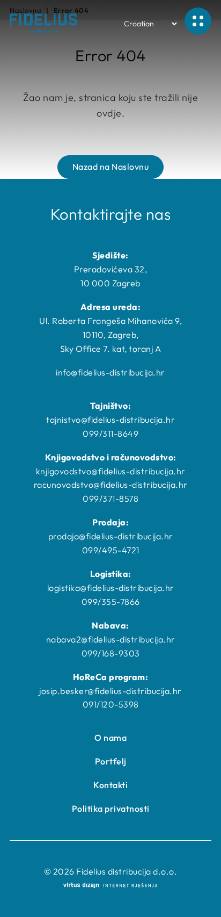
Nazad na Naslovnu (110, 166)
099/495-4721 (110, 550)
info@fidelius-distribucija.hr (110, 372)
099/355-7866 (111, 601)
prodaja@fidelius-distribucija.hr (110, 536)
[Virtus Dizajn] (110, 886)
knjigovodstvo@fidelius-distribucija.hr (111, 471)
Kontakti (110, 784)
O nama (110, 737)
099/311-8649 (110, 433)
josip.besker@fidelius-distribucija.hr (110, 690)
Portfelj (111, 761)
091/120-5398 (111, 704)
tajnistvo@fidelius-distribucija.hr (110, 419)
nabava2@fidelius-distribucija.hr (110, 639)
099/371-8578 (110, 498)
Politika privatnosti (111, 808)
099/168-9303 (111, 653)
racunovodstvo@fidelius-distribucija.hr (111, 484)
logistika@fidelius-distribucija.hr (110, 587)
